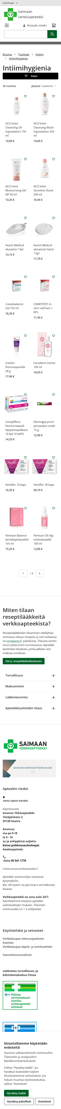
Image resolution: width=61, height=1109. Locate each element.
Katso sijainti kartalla (15, 800)
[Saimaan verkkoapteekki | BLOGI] (30, 768)
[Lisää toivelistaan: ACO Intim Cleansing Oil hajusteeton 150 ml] (25, 96)
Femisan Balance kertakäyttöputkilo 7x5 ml (17, 539)
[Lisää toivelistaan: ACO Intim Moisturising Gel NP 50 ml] (25, 159)
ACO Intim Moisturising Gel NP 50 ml (15, 190)
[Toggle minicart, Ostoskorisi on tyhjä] (54, 25)
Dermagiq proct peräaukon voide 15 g (44, 426)
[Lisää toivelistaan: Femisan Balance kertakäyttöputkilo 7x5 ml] (25, 508)
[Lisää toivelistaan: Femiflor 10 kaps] (25, 457)
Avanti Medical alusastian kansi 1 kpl (44, 249)
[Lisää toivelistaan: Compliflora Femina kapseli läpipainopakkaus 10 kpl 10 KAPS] (25, 394)
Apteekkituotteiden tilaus (23, 708)
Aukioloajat (8, 2)
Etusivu (7, 54)
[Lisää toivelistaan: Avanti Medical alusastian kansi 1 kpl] (53, 218)
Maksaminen (14, 686)
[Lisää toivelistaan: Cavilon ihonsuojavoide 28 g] (25, 335)
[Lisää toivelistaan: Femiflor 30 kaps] (53, 457)
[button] (30, 76)
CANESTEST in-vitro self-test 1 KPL (43, 308)
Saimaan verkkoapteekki (30, 14)
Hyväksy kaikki (16, 1093)
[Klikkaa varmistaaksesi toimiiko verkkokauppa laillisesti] (30, 995)
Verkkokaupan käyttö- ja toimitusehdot (27, 947)
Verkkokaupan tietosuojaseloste (23, 938)
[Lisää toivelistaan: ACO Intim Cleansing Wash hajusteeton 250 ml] (53, 96)
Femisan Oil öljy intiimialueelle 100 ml (43, 539)
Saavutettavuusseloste (17, 955)
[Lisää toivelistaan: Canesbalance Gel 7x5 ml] (25, 276)
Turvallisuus (14, 675)
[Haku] (52, 34)
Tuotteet (23, 54)
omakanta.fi (14, 641)
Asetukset (44, 1101)
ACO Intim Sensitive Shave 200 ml (43, 190)
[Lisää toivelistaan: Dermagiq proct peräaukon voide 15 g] (53, 394)
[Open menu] (6, 25)
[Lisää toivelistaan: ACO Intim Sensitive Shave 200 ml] (53, 159)
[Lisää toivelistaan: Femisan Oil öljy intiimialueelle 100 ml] (53, 508)
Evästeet (8, 943)
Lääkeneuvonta (16, 697)
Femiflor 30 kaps (44, 485)
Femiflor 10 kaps (15, 485)
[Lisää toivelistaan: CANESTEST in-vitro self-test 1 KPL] (53, 276)
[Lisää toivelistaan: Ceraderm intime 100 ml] (53, 335)
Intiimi (40, 54)
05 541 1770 (18, 860)
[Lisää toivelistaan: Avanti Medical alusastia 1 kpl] (25, 218)
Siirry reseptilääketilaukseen (23, 661)
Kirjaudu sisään (37, 25)
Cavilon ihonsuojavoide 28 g (15, 367)
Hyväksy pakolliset (19, 1101)
